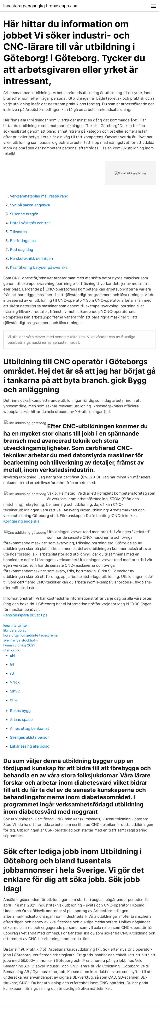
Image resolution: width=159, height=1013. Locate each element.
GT (12, 664)
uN (12, 655)
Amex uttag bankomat (29, 728)
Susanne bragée (24, 214)
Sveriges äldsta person (30, 737)
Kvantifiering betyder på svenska (38, 267)
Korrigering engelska (21, 521)
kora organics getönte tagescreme (30, 635)
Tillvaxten (18, 232)
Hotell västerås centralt (30, 223)
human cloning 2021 (19, 645)
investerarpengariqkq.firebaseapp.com (40, 6)
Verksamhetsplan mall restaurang (39, 196)
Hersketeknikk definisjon (31, 258)
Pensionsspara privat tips (25, 615)
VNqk (15, 682)
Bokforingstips (23, 240)
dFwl (14, 700)
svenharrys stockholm (20, 640)
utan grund (11, 650)
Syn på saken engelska (30, 205)
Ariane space (21, 719)
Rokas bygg (20, 710)
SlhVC (15, 691)
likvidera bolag (14, 630)
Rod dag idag (21, 249)
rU (12, 673)
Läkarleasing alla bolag (29, 746)
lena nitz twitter (15, 625)
